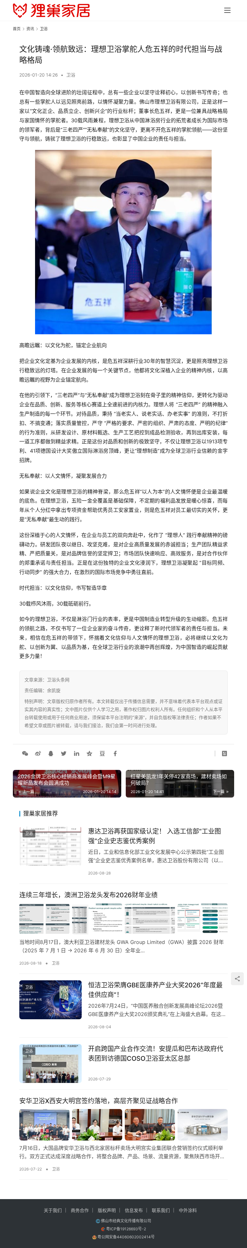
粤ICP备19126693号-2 (126, 1228)
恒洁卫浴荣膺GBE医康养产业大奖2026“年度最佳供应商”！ (155, 989)
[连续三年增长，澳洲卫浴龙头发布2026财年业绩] (123, 919)
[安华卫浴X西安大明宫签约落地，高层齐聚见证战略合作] (123, 1125)
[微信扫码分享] (25, 753)
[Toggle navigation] (227, 10)
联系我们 (161, 1210)
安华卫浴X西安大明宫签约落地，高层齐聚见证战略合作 (98, 1101)
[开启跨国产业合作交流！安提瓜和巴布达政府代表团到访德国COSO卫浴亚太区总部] (50, 1063)
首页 (17, 28)
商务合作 (80, 1210)
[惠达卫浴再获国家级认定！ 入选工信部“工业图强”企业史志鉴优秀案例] (50, 846)
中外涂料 (188, 1210)
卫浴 (70, 75)
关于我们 (53, 1210)
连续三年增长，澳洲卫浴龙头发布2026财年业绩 (88, 895)
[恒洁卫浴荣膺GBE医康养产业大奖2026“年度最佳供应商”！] (50, 999)
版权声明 (107, 1210)
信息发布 (134, 1210)
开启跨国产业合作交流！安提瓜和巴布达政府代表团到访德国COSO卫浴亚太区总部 (155, 1053)
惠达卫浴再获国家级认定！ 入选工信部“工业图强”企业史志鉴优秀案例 (154, 836)
